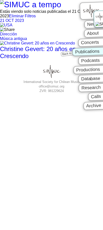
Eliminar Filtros (22, 16)
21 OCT (12, 20)
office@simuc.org (51, 86)
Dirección (8, 34)
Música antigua (13, 38)
